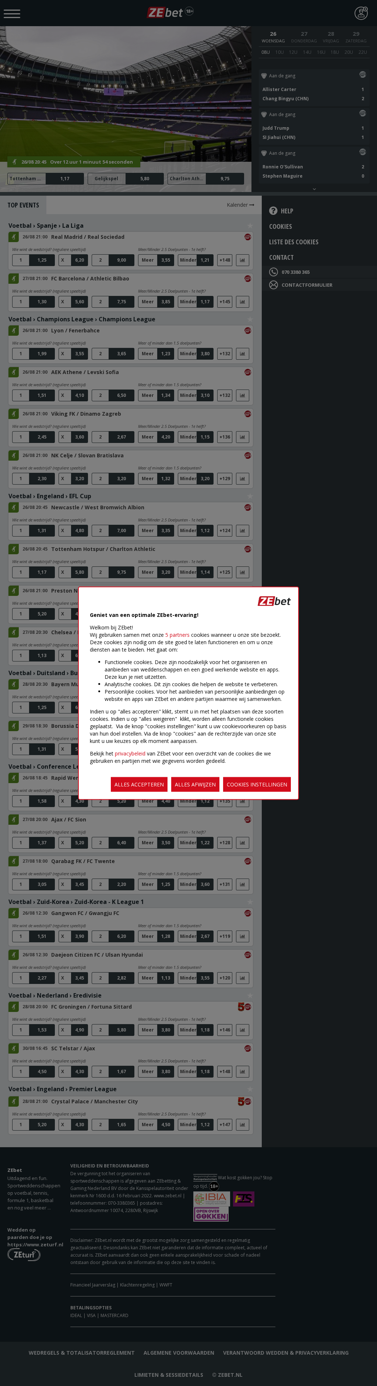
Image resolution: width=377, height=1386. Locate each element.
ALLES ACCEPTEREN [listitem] (139, 784)
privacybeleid (130, 753)
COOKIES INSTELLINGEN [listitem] (257, 784)
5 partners (177, 634)
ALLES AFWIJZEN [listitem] (195, 784)
